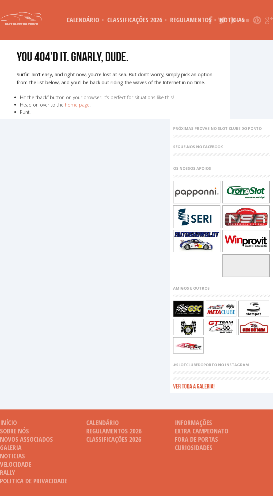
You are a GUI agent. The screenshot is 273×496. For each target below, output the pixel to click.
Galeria (11, 447)
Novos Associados (26, 439)
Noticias (12, 455)
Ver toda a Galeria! (194, 385)
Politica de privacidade (33, 480)
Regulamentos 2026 (113, 430)
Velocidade (15, 464)
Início (8, 422)
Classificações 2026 (134, 19)
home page (77, 105)
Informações (193, 422)
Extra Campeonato (201, 430)
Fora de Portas (196, 439)
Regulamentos (191, 19)
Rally (7, 472)
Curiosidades (193, 447)
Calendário (83, 19)
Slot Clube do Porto (21, 18)
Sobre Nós (14, 430)
